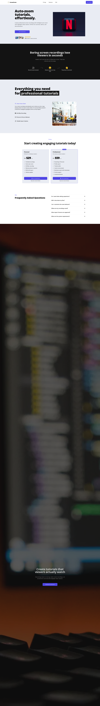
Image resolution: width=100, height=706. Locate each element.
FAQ (56, 2)
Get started (89, 2)
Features (51, 2)
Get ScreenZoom (22, 31)
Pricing (44, 2)
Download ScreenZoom (50, 584)
